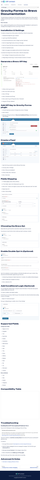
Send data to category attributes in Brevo (10, 461)
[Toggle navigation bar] (1, 1)
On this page (4, 7)
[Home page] (2, 5)
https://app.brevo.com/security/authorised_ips (22, 444)
